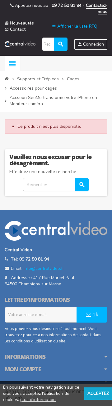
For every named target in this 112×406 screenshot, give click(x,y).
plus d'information (38, 400)
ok (94, 314)
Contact (15, 29)
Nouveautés (19, 23)
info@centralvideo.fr (44, 268)
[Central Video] (20, 44)
